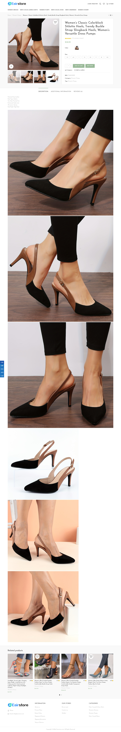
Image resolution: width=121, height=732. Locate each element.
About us (37, 707)
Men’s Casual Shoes (94, 716)
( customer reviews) (77, 38)
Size (66, 54)
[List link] (20, 711)
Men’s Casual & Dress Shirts (96, 707)
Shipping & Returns (40, 716)
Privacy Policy (38, 710)
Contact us (65, 710)
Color (66, 48)
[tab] (43, 90)
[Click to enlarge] (11, 66)
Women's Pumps (17, 15)
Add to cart (79, 65)
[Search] (100, 4)
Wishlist (64, 713)
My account (65, 707)
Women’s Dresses (93, 710)
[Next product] (112, 15)
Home (9, 15)
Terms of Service (39, 722)
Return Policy (38, 713)
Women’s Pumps (93, 713)
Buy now (90, 65)
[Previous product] (109, 15)
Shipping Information (40, 719)
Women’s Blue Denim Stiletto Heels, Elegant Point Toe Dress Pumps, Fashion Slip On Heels (98, 682)
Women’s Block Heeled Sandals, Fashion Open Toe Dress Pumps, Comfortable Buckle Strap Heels (43, 682)
